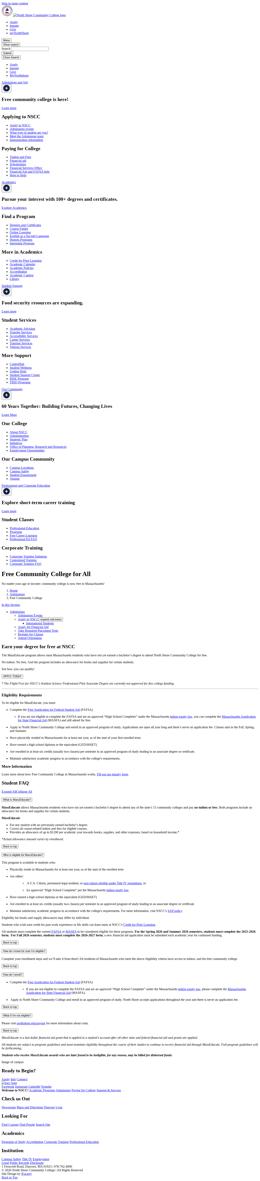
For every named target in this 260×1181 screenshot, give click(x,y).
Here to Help (18, 175)
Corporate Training (56, 1142)
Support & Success (108, 1090)
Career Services (20, 339)
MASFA (71, 931)
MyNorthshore (19, 75)
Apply (14, 22)
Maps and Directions (30, 1107)
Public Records (19, 1163)
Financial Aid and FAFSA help (30, 171)
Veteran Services (20, 347)
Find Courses (10, 1124)
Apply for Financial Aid (33, 627)
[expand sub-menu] (6, 88)
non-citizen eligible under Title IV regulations (112, 883)
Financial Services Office (26, 168)
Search (6, 48)
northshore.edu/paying (31, 1023)
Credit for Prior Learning (26, 260)
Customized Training (23, 560)
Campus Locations (22, 467)
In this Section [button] (11, 605)
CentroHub (17, 364)
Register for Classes (30, 634)
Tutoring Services (21, 343)
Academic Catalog (22, 275)
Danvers (49, 1107)
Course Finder (19, 228)
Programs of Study (14, 1142)
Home (14, 590)
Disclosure (37, 1163)
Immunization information (26, 140)
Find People (27, 1124)
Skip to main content (15, 3)
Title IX (27, 1159)
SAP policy (175, 911)
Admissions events (22, 129)
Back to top (10, 846)
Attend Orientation (30, 638)
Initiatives (16, 443)
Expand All (9, 791)
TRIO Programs (20, 382)
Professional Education (24, 528)
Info (13, 1079)
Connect (22, 1079)
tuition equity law (181, 716)
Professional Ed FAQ (23, 539)
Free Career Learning (23, 535)
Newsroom (9, 1107)
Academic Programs (42, 1090)
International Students (40, 623)
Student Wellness (21, 367)
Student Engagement (23, 475)
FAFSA (56, 931)
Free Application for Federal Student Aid (54, 709)
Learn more (9, 108)
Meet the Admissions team (26, 136)
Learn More (9, 415)
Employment (41, 1159)
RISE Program (19, 378)
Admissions (17, 594)
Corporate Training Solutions (28, 556)
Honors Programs (21, 239)
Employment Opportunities (27, 450)
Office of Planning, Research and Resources (38, 446)
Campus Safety (19, 471)
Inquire (14, 25)
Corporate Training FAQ (25, 564)
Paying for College (84, 1090)
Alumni (15, 478)
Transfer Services (21, 332)
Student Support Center (25, 375)
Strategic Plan (18, 439)
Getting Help (18, 371)
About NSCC (18, 432)
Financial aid (18, 160)
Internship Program (22, 243)
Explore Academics (14, 207)
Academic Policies (22, 268)
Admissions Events (30, 615)
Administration (19, 435)
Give (13, 29)
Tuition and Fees (20, 157)
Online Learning (20, 232)
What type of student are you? (29, 132)
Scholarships (18, 164)
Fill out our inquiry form (112, 774)
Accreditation (18, 271)
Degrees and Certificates (25, 225)
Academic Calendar (22, 264)
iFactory (26, 1174)
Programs (16, 532)
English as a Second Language (29, 236)
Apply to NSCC (20, 125)
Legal (5, 1163)
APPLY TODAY (12, 676)
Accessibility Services (24, 336)
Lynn (59, 1107)
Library (14, 279)
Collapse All (24, 791)
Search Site (43, 1124)
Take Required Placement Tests (38, 630)
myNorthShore (19, 33)
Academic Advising (22, 328)
